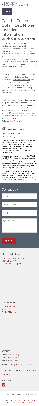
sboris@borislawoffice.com (20, 364)
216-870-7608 (12, 357)
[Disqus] (19, 153)
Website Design (18, 403)
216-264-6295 (14, 354)
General (17, 121)
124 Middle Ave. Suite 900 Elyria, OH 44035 (9, 309)
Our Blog (6, 374)
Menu (8, 11)
